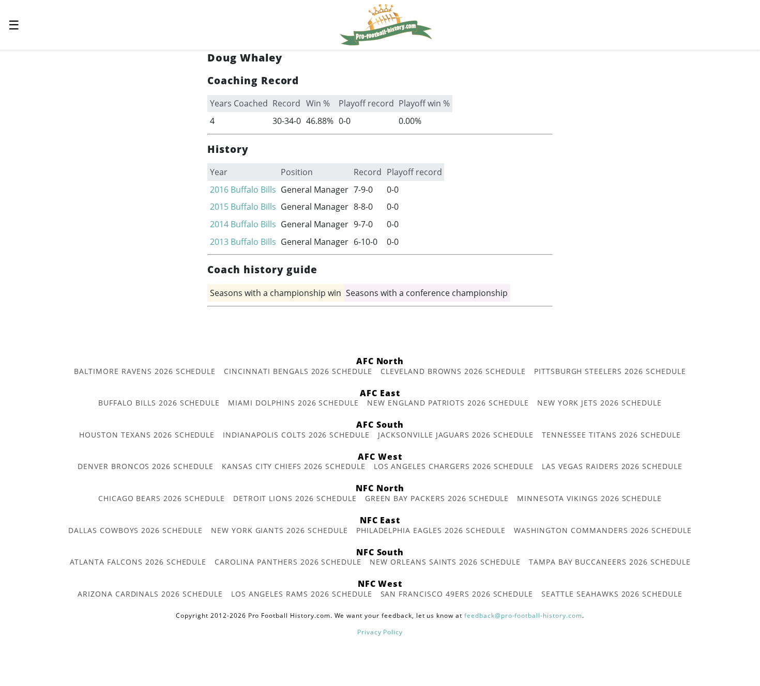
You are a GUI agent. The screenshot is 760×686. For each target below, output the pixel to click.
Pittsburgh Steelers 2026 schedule (610, 371)
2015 (219, 206)
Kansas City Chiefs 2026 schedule (294, 466)
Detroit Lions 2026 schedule (295, 498)
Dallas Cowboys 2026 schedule (135, 530)
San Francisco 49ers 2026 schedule (457, 594)
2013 (219, 241)
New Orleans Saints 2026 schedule (445, 562)
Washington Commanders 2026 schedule (603, 530)
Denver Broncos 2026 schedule (146, 466)
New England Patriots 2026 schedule (448, 403)
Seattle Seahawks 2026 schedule (611, 594)
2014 (219, 224)
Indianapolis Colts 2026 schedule (296, 435)
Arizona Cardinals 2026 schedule (150, 594)
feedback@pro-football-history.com (523, 615)
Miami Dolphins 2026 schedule (293, 403)
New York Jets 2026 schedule (599, 403)
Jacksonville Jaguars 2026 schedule (456, 435)
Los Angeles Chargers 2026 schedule (454, 466)
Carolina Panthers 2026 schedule (288, 562)
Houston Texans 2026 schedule (147, 435)
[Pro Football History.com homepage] (385, 23)
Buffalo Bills (253, 189)
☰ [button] (14, 24)
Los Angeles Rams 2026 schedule (301, 594)
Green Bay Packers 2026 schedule (437, 498)
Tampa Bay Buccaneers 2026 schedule (610, 562)
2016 (219, 189)
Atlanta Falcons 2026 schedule (138, 562)
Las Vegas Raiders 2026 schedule (612, 466)
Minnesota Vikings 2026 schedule (589, 498)
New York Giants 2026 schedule (279, 530)
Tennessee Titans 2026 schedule (611, 435)
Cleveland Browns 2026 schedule (453, 371)
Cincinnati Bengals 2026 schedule (298, 371)
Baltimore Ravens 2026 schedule (145, 371)
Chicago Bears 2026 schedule (161, 498)
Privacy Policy (380, 632)
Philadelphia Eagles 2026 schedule (431, 530)
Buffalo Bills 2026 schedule (159, 403)
